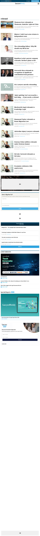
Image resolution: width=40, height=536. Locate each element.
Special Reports (7, 292)
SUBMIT (20, 208)
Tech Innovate (4, 276)
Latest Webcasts (6, 251)
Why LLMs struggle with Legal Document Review (11, 285)
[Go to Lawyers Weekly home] (20, 3)
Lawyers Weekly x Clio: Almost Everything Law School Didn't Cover (15, 281)
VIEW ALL (20, 246)
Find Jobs (20, 339)
